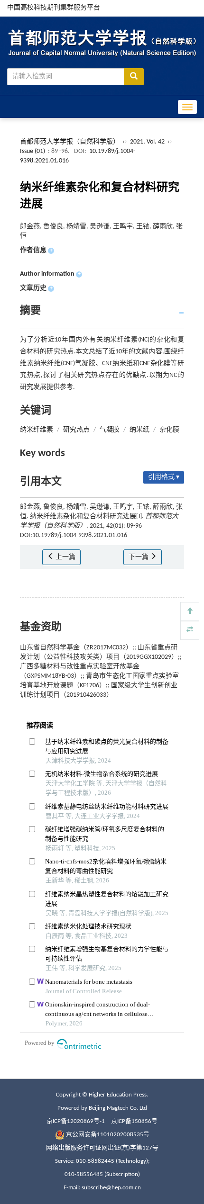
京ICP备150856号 (134, 1121)
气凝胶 (110, 429)
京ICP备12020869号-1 (75, 1121)
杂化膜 (169, 429)
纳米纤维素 (36, 429)
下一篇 (139, 557)
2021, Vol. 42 (148, 141)
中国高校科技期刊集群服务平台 (53, 7)
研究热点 (76, 429)
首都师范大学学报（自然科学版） (70, 141)
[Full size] (189, 630)
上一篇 (64, 557)
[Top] (189, 611)
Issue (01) (32, 151)
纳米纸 (139, 429)
